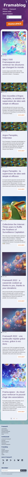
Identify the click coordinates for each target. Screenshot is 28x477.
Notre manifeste (4, 430)
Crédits (2, 454)
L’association (4, 428)
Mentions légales (4, 451)
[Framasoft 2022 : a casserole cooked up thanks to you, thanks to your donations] (14, 263)
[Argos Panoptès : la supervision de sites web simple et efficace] (14, 162)
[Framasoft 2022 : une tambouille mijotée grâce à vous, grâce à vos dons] (14, 319)
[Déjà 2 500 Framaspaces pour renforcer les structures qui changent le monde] (14, 43)
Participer (3, 440)
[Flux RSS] (3, 460)
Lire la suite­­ (21, 115)
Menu (5, 9)
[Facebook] (3, 463)
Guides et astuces (5, 450)
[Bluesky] (18, 460)
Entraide (3, 449)
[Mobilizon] (14, 460)
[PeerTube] (10, 460)
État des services (4, 432)
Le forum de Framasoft (6, 439)
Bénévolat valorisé (5, 441)
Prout (2, 434)
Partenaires (3, 443)
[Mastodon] (7, 460)
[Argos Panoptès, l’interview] (14, 126)
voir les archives (9, 473)
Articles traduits (8, 13)
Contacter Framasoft (5, 431)
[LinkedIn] (22, 460)
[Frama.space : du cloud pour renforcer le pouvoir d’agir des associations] (14, 375)
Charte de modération (5, 444)
